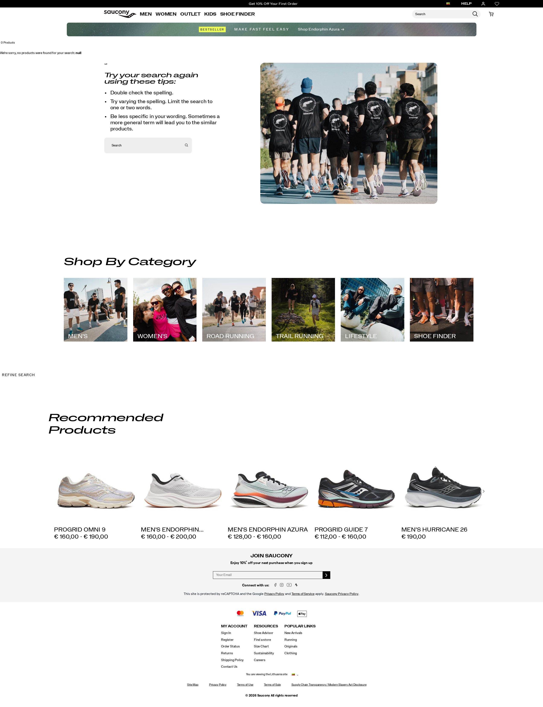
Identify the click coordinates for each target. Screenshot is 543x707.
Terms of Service (302, 594)
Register (227, 639)
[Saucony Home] (120, 14)
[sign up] (326, 575)
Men (146, 14)
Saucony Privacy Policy (341, 594)
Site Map (192, 684)
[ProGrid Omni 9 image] (96, 484)
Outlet (190, 14)
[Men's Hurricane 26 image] (443, 484)
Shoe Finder (237, 14)
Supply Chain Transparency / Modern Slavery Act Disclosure (329, 684)
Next (483, 491)
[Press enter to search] (475, 14)
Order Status (230, 646)
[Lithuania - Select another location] (448, 4)
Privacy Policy (274, 594)
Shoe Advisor (263, 633)
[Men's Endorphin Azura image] (270, 484)
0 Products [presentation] (8, 42)
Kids (210, 14)
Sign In (226, 633)
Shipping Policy (232, 660)
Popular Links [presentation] (300, 626)
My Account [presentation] (234, 626)
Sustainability (264, 653)
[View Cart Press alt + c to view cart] (491, 14)
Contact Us (229, 666)
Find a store (262, 639)
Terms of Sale (272, 684)
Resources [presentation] (266, 626)
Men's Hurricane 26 (434, 530)
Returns (227, 653)
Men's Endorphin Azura (268, 530)
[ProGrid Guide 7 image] (356, 484)
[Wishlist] (497, 4)
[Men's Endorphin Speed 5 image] (183, 484)
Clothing (290, 653)
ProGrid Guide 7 (341, 530)
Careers (259, 660)
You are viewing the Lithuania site (266, 674)
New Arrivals (293, 633)
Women (166, 14)
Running (290, 639)
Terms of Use (245, 684)
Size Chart (261, 646)
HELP (466, 3)
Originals (290, 646)
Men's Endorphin (172, 530)
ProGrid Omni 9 (79, 530)
